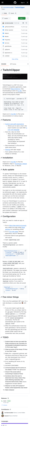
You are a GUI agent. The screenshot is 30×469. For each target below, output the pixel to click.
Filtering (7, 149)
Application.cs (8, 52)
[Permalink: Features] (1, 120)
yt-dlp (20, 90)
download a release (21, 163)
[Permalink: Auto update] (1, 169)
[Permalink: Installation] (1, 158)
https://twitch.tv (15, 89)
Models (6, 36)
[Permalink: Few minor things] (1, 297)
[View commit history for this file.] (26, 23)
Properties (7, 39)
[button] (25, 98)
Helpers (7, 33)
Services (7, 43)
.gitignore (7, 49)
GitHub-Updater (9, 30)
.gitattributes (8, 46)
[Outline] (28, 64)
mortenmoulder (8, 7)
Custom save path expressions (14, 124)
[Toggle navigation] (2, 2)
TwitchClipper (20, 7)
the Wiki (13, 114)
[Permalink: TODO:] (1, 337)
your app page (13, 231)
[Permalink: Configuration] (1, 216)
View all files (15, 59)
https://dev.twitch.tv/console (17, 225)
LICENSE (7, 56)
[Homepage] (15, 2)
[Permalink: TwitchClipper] (1, 70)
